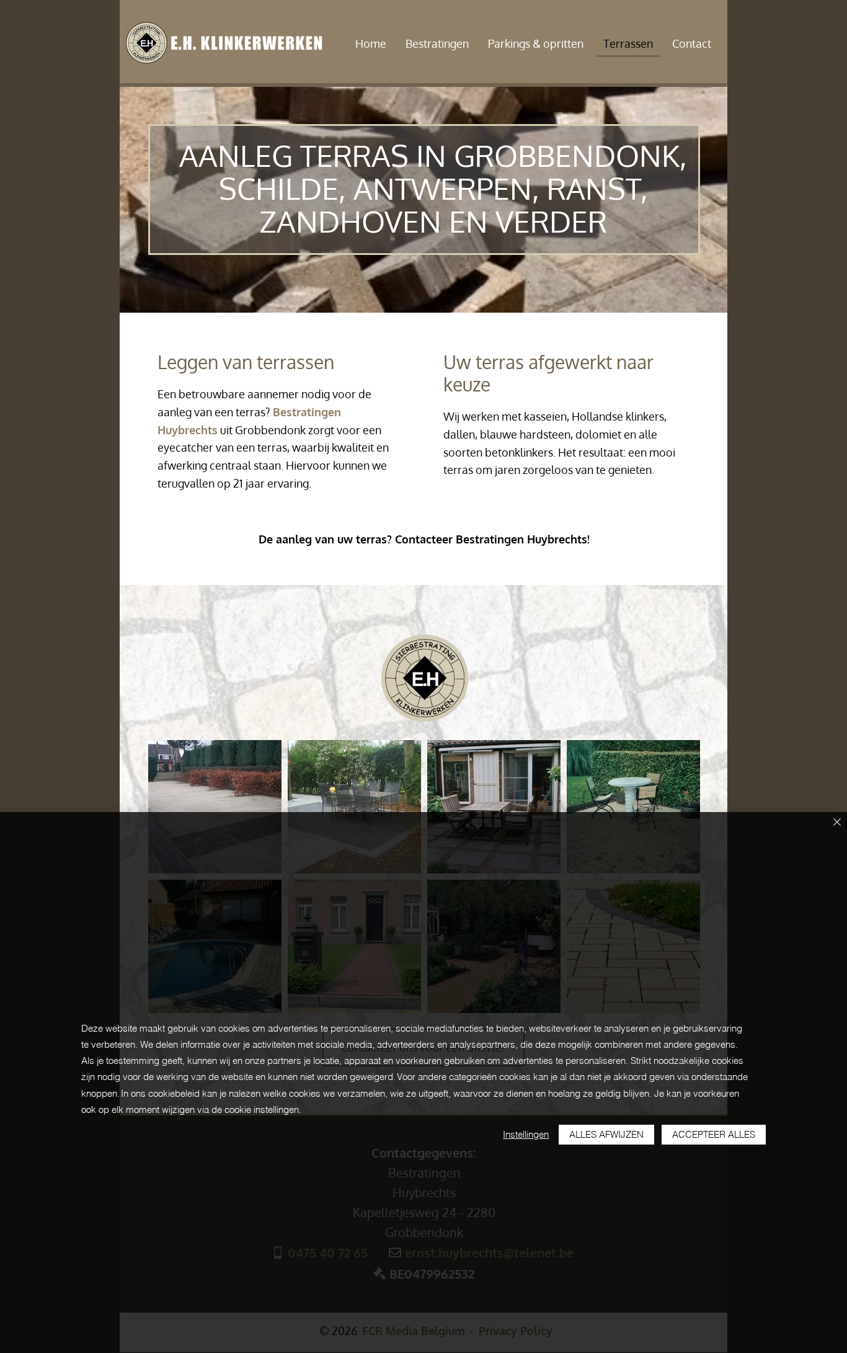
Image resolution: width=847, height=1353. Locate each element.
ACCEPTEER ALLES (713, 1134)
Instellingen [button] (526, 1134)
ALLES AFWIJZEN (606, 1134)
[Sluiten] (837, 823)
